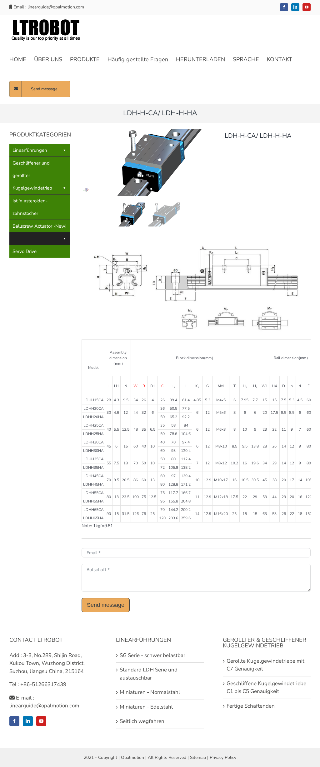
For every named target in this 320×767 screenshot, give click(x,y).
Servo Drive (24, 251)
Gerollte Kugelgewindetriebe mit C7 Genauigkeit (265, 665)
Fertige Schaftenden (251, 706)
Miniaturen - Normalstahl (150, 692)
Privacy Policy (223, 757)
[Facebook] (14, 721)
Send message (105, 605)
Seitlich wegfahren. (143, 721)
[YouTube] (41, 721)
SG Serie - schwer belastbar (152, 655)
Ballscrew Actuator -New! (39, 226)
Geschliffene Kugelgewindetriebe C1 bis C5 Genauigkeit (266, 687)
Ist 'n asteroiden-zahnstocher (30, 207)
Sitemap (198, 757)
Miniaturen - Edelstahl (146, 706)
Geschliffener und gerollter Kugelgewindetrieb (32, 175)
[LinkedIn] (28, 721)
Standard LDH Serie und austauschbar (149, 673)
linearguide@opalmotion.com (56, 7)
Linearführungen (29, 150)
